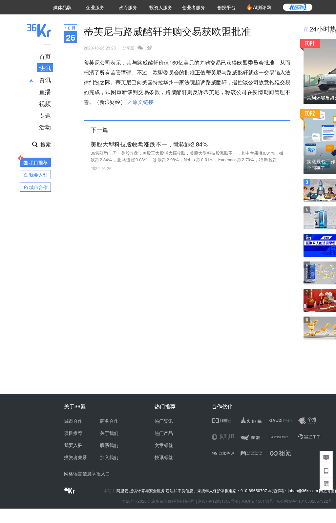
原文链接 (143, 99)
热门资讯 (164, 420)
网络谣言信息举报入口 (87, 473)
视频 (45, 103)
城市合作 (73, 420)
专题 (45, 115)
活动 (45, 127)
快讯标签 (164, 457)
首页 (45, 56)
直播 (45, 91)
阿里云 (122, 491)
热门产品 (164, 433)
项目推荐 (73, 433)
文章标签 (164, 445)
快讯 (45, 68)
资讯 (45, 79)
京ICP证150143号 (257, 501)
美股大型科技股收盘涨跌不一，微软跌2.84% (149, 144)
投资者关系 (75, 457)
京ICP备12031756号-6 (218, 501)
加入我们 (109, 457)
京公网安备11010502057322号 (304, 501)
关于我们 (109, 433)
